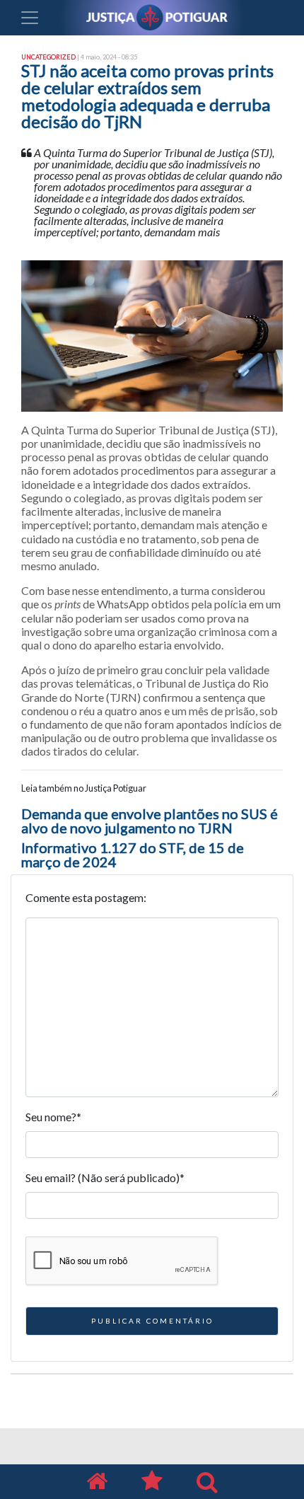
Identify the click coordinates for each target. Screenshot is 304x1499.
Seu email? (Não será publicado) (105, 1177)
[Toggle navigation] (30, 17)
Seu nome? (53, 1116)
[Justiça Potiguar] (96, 1481)
